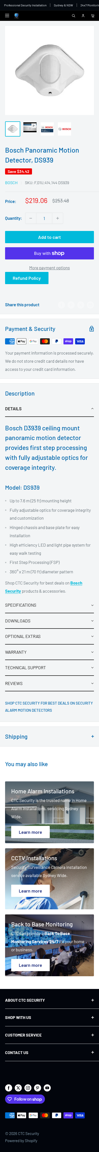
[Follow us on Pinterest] (37, 1087)
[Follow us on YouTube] (47, 1087)
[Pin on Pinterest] (71, 305)
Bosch (11, 182)
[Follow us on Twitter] (18, 1087)
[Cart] (92, 15)
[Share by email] (90, 305)
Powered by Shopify (21, 1140)
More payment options (49, 267)
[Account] (83, 15)
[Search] (73, 15)
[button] (49, 409)
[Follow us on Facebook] (8, 1087)
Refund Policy (27, 278)
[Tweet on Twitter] (80, 305)
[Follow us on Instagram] (27, 1087)
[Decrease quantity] (30, 218)
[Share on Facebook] (61, 305)
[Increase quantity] (57, 218)
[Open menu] (7, 15)
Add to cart (49, 237)
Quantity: (13, 218)
